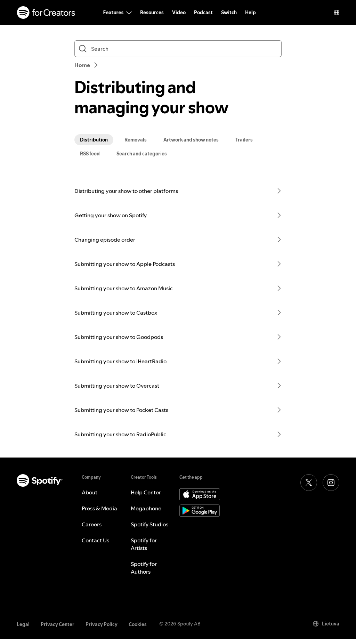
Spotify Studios (149, 524)
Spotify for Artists (144, 544)
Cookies (138, 624)
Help (250, 12)
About (89, 492)
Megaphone (146, 508)
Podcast (203, 12)
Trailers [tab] (244, 139)
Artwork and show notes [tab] (191, 139)
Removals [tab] (135, 139)
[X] (308, 482)
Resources (152, 12)
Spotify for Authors (144, 567)
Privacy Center (57, 624)
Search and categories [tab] (141, 153)
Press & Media (99, 508)
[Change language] (336, 12)
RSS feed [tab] (90, 153)
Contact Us (95, 540)
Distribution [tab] (94, 139)
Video (179, 12)
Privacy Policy (102, 624)
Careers (92, 524)
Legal (23, 624)
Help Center (146, 492)
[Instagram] (331, 482)
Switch (229, 12)
